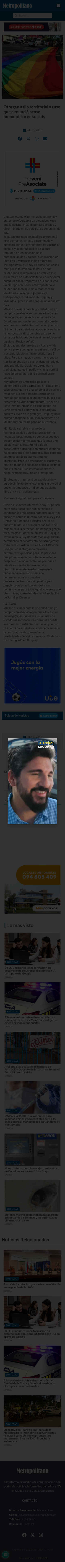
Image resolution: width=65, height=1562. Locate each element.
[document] (32, 781)
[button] (51, 744)
